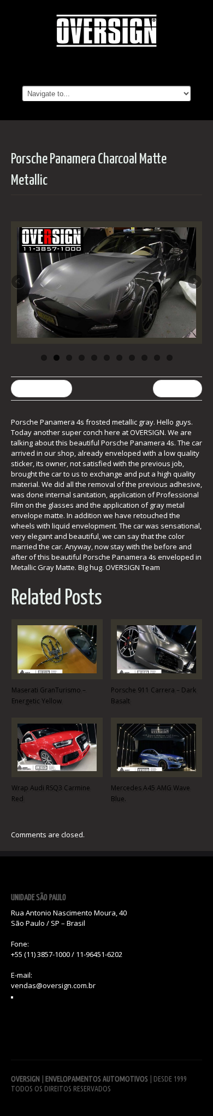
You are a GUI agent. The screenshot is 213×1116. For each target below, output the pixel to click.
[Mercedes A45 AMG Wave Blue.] (156, 747)
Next (194, 282)
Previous (19, 282)
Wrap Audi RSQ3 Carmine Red (50, 793)
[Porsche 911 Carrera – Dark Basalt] (156, 649)
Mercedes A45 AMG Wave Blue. (150, 793)
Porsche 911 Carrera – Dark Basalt (153, 695)
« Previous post (41, 388)
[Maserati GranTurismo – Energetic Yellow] (57, 649)
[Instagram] (12, 997)
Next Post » (177, 388)
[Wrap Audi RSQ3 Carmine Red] (57, 747)
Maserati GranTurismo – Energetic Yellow (48, 695)
